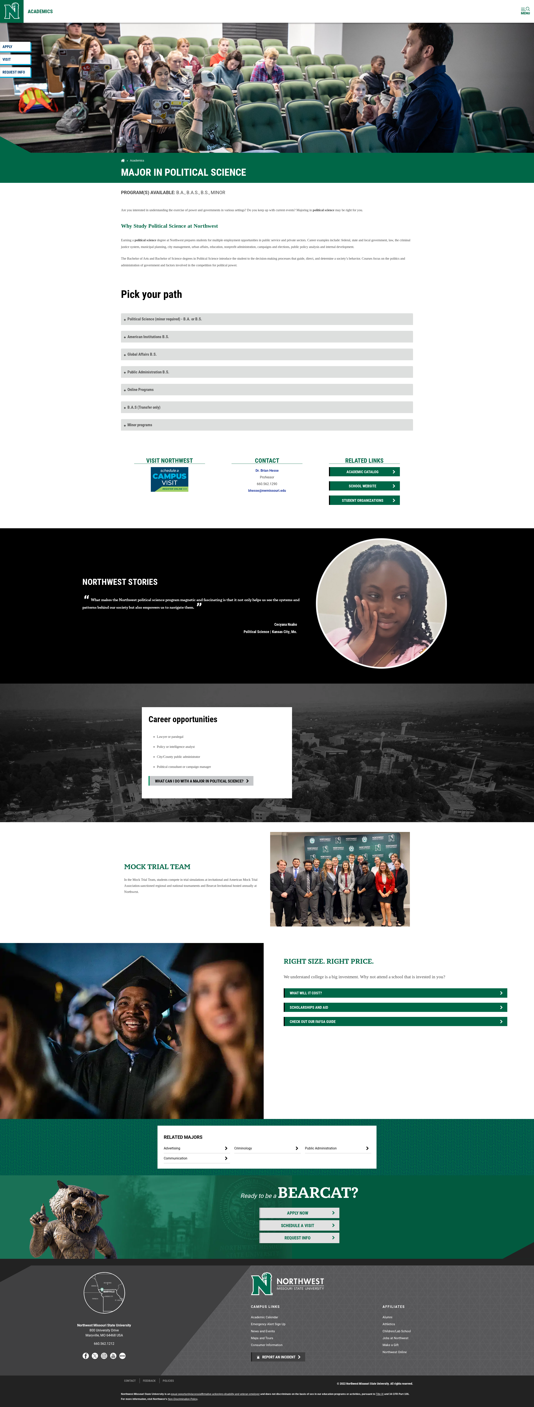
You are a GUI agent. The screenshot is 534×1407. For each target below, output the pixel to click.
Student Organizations (362, 500)
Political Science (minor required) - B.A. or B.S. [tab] (164, 318)
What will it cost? (306, 992)
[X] (95, 1357)
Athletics (389, 1324)
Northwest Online (395, 1352)
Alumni (387, 1317)
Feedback (149, 1381)
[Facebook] (86, 1357)
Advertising (172, 1148)
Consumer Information (266, 1345)
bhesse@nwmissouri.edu (267, 490)
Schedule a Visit (297, 1225)
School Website (362, 485)
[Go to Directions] (104, 1317)
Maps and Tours (262, 1338)
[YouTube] (113, 1357)
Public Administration (321, 1148)
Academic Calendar (264, 1317)
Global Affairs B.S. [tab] (142, 354)
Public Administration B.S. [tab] (148, 371)
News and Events (263, 1331)
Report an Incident (278, 1356)
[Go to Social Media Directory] (122, 1357)
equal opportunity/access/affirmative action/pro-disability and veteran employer (215, 1394)
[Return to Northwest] (12, 11)
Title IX (380, 1394)
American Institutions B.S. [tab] (148, 336)
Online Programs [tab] (140, 389)
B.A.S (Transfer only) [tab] (143, 407)
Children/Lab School (397, 1331)
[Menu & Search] (525, 11)
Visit (7, 59)
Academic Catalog (362, 471)
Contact (130, 1381)
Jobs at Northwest (395, 1338)
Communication (175, 1158)
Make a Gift (391, 1345)
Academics (40, 11)
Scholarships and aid (309, 1007)
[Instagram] (104, 1357)
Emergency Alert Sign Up (268, 1324)
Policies (168, 1381)
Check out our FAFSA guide (313, 1021)
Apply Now (297, 1213)
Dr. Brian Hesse (267, 470)
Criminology (243, 1148)
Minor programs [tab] (139, 424)
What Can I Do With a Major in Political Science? (199, 781)
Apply (7, 46)
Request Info (14, 72)
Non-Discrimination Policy (182, 1399)
